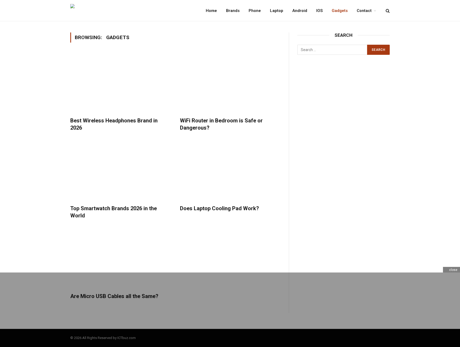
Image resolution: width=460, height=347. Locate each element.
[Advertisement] (344, 146)
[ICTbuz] (99, 10)
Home (211, 10)
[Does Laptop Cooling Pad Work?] (230, 171)
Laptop (276, 10)
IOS (319, 10)
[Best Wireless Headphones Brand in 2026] (120, 83)
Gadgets (340, 10)
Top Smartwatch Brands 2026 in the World (113, 212)
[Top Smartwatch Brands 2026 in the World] (120, 171)
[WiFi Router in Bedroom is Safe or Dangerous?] (230, 83)
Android (299, 10)
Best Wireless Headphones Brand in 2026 (114, 124)
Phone (255, 10)
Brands (233, 10)
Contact (364, 10)
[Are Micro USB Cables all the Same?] (120, 258)
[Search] (387, 10)
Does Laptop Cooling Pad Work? (219, 208)
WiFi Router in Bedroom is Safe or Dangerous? (221, 124)
